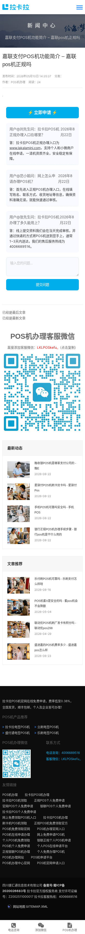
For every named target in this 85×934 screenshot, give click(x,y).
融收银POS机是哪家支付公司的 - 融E (55, 466)
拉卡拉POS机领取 (14, 800)
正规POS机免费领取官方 (51, 823)
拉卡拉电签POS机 (17, 727)
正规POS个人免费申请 (49, 800)
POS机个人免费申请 (16, 846)
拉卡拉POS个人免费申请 (19, 812)
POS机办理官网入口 (51, 829)
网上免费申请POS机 (51, 834)
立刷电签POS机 (48, 727)
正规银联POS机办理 (16, 851)
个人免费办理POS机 (51, 851)
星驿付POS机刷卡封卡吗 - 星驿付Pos (55, 488)
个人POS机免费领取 (16, 840)
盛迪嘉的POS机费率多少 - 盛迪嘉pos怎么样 (55, 647)
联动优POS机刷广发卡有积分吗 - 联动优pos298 (55, 625)
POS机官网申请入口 (51, 863)
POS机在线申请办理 (16, 834)
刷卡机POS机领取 (14, 823)
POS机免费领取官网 (16, 829)
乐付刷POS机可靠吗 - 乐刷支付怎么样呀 (55, 581)
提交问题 (42, 285)
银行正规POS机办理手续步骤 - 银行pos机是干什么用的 (55, 532)
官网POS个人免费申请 (17, 806)
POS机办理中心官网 (16, 863)
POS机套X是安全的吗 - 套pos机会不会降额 (56, 603)
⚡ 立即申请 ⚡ (42, 112)
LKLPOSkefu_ (47, 347)
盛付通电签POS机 (17, 733)
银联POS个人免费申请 (55, 806)
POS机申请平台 (41, 857)
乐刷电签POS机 (48, 733)
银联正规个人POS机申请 (54, 840)
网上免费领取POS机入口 (19, 817)
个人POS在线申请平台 (52, 846)
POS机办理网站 (13, 857)
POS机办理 (10, 795)
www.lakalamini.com (25, 148)
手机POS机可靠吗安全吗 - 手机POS (54, 510)
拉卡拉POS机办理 (37, 795)
